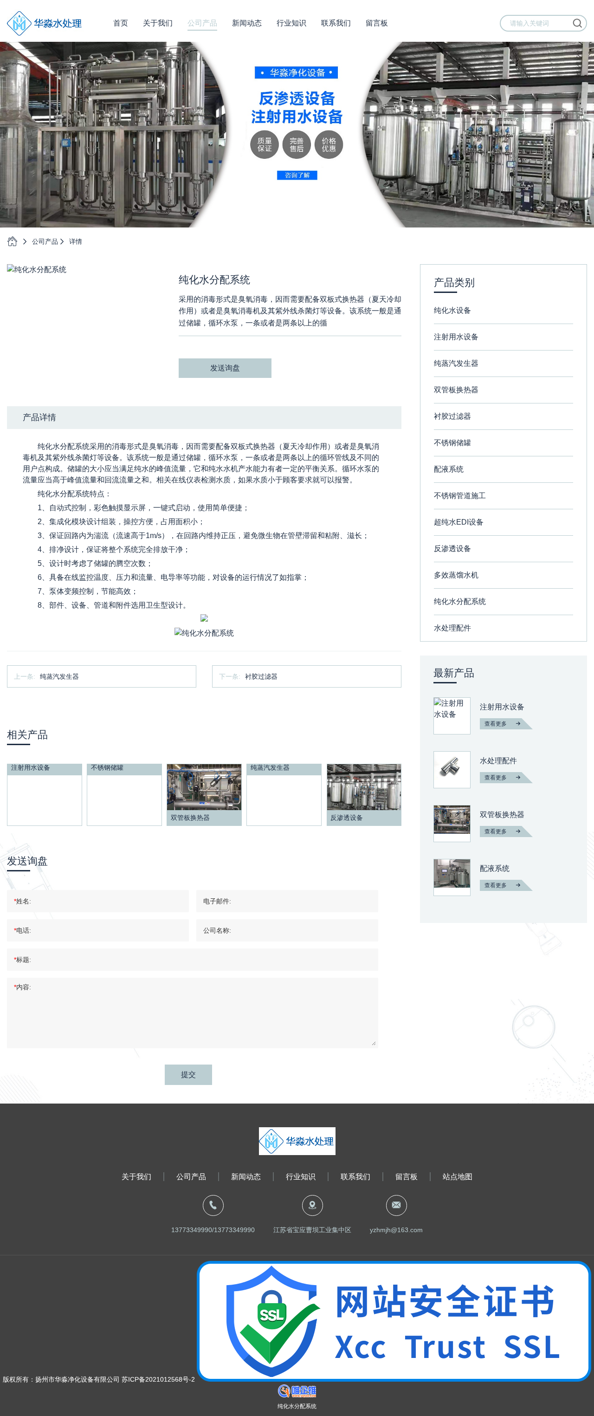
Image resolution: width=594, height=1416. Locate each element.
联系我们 (336, 23)
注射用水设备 (456, 337)
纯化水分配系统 (460, 601)
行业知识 (291, 23)
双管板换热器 (456, 390)
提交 (188, 1074)
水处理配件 (452, 628)
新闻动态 (247, 23)
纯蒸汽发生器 (59, 676)
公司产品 (202, 23)
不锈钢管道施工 (460, 496)
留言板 (377, 23)
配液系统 (449, 469)
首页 (120, 23)
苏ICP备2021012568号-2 (157, 1379)
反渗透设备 (452, 548)
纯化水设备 (452, 310)
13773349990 (191, 1230)
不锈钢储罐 (452, 443)
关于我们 (158, 23)
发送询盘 (225, 368)
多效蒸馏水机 (456, 575)
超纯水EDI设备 (459, 522)
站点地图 (457, 1177)
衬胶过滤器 (261, 676)
